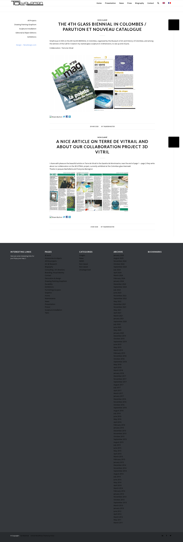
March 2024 (118, 275)
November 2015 (120, 433)
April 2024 (117, 272)
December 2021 (120, 304)
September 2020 (120, 321)
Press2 (47, 307)
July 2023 (117, 290)
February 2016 (119, 425)
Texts (47, 313)
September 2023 (120, 287)
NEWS (81, 261)
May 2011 (117, 520)
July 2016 (117, 413)
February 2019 (119, 353)
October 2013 (119, 499)
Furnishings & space (53, 290)
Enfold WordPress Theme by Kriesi (42, 536)
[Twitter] (171, 536)
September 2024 (120, 267)
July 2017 (117, 387)
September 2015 (120, 439)
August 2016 (118, 410)
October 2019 (119, 338)
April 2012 (117, 514)
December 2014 (120, 465)
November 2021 (120, 307)
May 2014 (117, 482)
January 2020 (119, 333)
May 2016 (117, 419)
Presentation (50, 304)
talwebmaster (109, 126)
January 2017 (119, 396)
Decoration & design (53, 278)
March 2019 (118, 350)
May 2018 (117, 364)
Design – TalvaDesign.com (26, 45)
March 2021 (118, 315)
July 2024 (117, 270)
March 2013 (118, 505)
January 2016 (119, 427)
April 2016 (117, 422)
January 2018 (119, 373)
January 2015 (119, 462)
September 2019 (120, 341)
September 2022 (120, 298)
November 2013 (120, 497)
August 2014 (118, 474)
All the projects (51, 261)
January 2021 (119, 318)
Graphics (48, 292)
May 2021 (117, 310)
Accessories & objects (53, 258)
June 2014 (117, 479)
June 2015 (117, 448)
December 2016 (120, 399)
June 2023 (117, 292)
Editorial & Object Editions (26, 32)
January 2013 (119, 508)
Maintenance (50, 298)
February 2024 (119, 278)
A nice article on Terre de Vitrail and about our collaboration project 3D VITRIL (102, 146)
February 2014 (119, 491)
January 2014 (119, 494)
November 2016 (120, 402)
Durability (49, 284)
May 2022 (117, 301)
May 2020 (117, 330)
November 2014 (120, 468)
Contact (48, 275)
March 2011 (118, 522)
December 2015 (120, 430)
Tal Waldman (24, 536)
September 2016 (120, 407)
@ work (48, 255)
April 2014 (117, 485)
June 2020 (117, 327)
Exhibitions (31, 37)
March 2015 (118, 456)
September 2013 (120, 502)
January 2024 (119, 281)
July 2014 (117, 476)
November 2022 (120, 295)
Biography (49, 267)
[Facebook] (167, 536)
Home (47, 295)
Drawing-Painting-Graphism (25, 24)
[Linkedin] (162, 536)
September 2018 (120, 361)
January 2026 (119, 255)
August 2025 (118, 258)
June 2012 (117, 511)
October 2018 (119, 359)
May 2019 (117, 347)
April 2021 (117, 313)
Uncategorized (85, 270)
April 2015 (117, 453)
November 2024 (120, 261)
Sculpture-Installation (27, 28)
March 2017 (118, 393)
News (47, 301)
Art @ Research (51, 264)
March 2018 (118, 370)
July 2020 (117, 324)
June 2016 (117, 416)
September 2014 (120, 471)
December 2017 (120, 376)
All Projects (32, 20)
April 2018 (117, 367)
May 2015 (117, 451)
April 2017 (117, 390)
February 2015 (119, 459)
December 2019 (120, 336)
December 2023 (120, 284)
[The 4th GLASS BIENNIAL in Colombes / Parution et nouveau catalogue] (173, 24)
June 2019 (117, 344)
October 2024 (119, 264)
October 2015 (119, 436)
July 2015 (117, 445)
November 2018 (120, 356)
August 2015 (118, 442)
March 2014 (118, 488)
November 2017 (120, 379)
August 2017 (118, 384)
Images (82, 255)
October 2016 (119, 405)
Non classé (102, 20)
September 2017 (120, 382)
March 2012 (118, 517)
